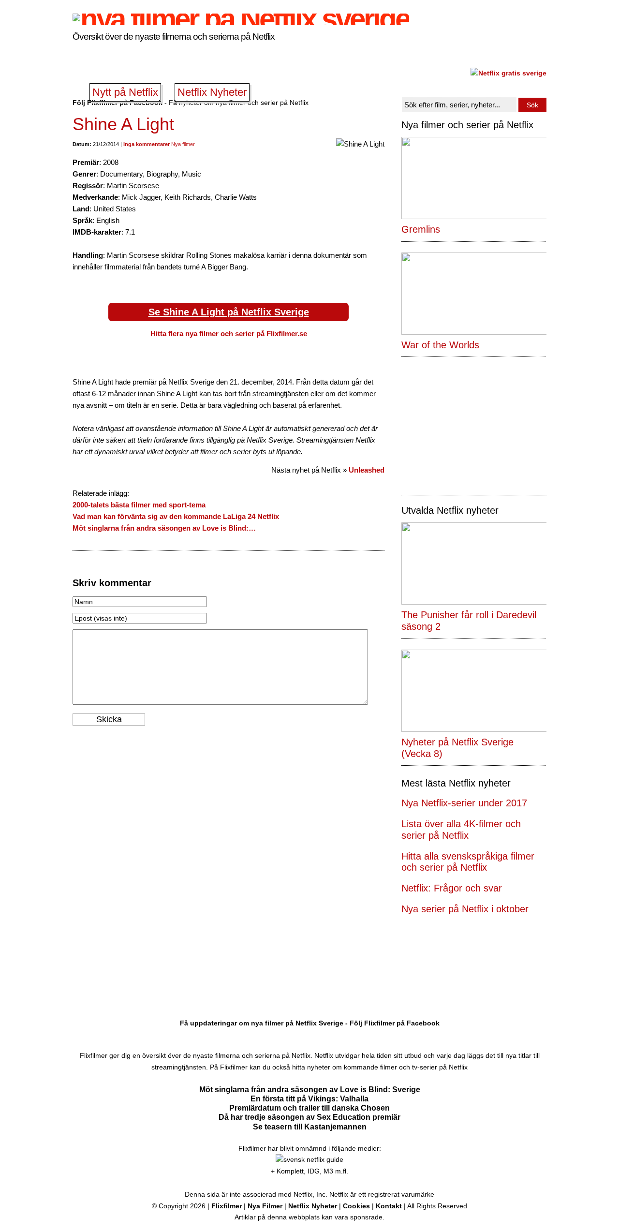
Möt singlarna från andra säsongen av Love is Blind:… (164, 528)
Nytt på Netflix (125, 92)
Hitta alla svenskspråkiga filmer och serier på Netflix (467, 862)
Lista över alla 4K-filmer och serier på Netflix (461, 829)
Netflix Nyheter (212, 92)
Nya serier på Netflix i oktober (465, 909)
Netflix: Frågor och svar (451, 888)
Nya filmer (183, 144)
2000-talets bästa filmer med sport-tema (139, 505)
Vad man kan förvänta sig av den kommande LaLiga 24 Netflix (176, 516)
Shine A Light (123, 124)
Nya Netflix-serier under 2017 (464, 803)
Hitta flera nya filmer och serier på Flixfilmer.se (228, 333)
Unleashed (366, 470)
